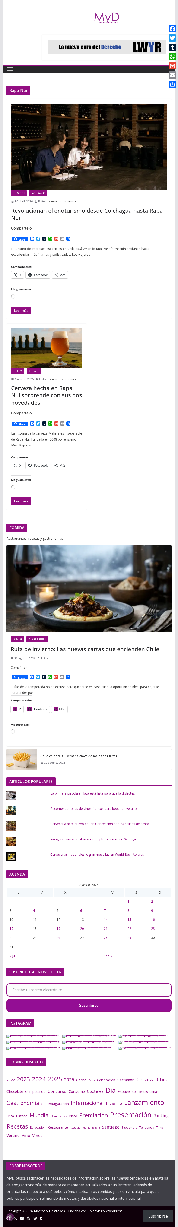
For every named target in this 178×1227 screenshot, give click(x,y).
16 (153, 919)
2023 (23, 1079)
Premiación (93, 1115)
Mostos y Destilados (49, 1211)
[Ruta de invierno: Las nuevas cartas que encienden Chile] (89, 588)
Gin (43, 1104)
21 (106, 928)
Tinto (159, 1127)
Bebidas (17, 370)
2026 (69, 1079)
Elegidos (19, 193)
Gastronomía (22, 1103)
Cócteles (95, 1091)
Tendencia (146, 1127)
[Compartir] (172, 84)
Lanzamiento (144, 1102)
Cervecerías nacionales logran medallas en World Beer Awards (97, 854)
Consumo (77, 1091)
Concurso (57, 1091)
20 (82, 928)
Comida (17, 639)
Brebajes (34, 370)
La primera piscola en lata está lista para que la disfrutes (92, 793)
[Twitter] (172, 38)
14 (106, 919)
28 (106, 937)
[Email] (172, 75)
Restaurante (58, 1127)
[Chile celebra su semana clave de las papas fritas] (21, 759)
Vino (26, 1135)
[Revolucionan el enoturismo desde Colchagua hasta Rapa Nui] (89, 147)
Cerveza (146, 1079)
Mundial (40, 1115)
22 (129, 928)
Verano (13, 1135)
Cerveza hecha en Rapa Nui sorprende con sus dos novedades (46, 395)
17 (11, 928)
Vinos (37, 1135)
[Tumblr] (172, 47)
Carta (92, 1080)
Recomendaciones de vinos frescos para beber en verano (93, 808)
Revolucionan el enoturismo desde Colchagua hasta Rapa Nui (87, 214)
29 (129, 937)
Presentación (130, 1114)
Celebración (106, 1080)
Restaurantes (37, 639)
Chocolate (14, 1091)
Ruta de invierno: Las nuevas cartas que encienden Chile (85, 649)
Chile (162, 1079)
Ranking (161, 1115)
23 (153, 928)
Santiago (111, 1127)
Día (111, 1090)
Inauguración (58, 1103)
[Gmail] (172, 65)
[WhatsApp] (172, 56)
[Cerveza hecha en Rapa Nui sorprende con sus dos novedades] (46, 348)
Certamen (125, 1079)
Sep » (108, 956)
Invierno (114, 1103)
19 (58, 928)
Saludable (94, 1127)
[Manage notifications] (10, 1217)
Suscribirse (89, 1005)
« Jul (13, 956)
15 (129, 919)
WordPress (114, 1211)
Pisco (73, 1116)
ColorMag (95, 1211)
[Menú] (9, 69)
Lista (10, 1115)
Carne (81, 1080)
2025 (55, 1079)
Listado (22, 1115)
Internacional (87, 1103)
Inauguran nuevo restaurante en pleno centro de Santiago (93, 839)
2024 (39, 1079)
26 (58, 937)
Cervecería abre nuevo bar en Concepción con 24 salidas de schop (100, 824)
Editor (42, 201)
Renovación (37, 1127)
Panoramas (38, 193)
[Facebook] (172, 28)
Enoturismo (127, 1091)
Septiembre (129, 1127)
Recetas (17, 1126)
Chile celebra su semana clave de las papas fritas (78, 756)
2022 (10, 1079)
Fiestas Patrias (148, 1092)
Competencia (35, 1091)
